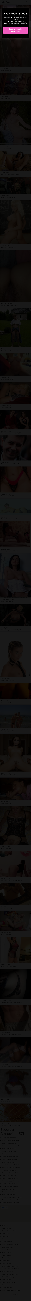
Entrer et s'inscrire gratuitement (15, 30)
